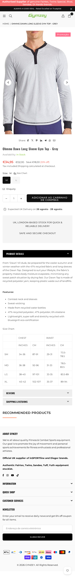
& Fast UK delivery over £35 (42, 1)
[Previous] (8, 82)
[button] (69, 16)
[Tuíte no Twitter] (32, 140)
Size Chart (21, 173)
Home (6, 23)
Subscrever (37, 537)
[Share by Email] (54, 140)
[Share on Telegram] (45, 140)
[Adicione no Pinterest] (36, 140)
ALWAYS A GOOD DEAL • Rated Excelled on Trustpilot (37, 9)
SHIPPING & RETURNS (17, 401)
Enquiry (11, 188)
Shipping (23, 166)
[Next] (67, 82)
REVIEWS (10, 393)
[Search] (10, 15)
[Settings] (63, 16)
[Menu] (4, 15)
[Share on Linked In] (41, 140)
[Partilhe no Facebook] (28, 140)
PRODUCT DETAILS (15, 254)
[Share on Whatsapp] (49, 140)
